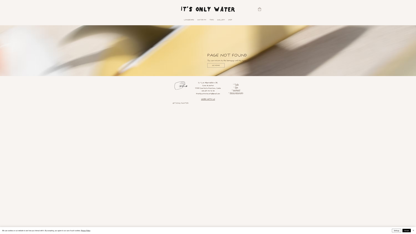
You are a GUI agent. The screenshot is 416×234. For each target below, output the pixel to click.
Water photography (236, 93)
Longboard (236, 90)
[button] (259, 9)
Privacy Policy (85, 230)
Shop (236, 87)
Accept (406, 230)
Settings (396, 230)
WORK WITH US (208, 99)
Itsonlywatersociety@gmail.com (208, 94)
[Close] (413, 230)
